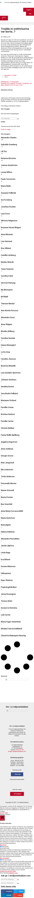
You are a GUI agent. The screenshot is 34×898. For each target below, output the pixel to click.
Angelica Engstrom (9, 442)
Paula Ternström (8, 179)
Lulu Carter (5, 615)
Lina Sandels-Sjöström (11, 373)
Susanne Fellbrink (8, 193)
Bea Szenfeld (6, 504)
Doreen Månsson (8, 566)
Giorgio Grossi (7, 456)
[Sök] (18, 879)
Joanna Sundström (9, 165)
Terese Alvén (6, 601)
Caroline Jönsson (8, 359)
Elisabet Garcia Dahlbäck (11, 629)
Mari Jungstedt (7, 463)
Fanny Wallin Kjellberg (10, 435)
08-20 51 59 (20, 750)
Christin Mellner (7, 428)
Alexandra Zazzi (8, 317)
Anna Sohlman (7, 449)
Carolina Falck (7, 276)
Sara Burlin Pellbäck (9, 393)
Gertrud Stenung (8, 283)
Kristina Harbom (8, 414)
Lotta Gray (5, 352)
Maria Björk (6, 525)
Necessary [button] (3, 845)
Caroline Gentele (8, 338)
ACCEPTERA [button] (4, 813)
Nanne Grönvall (7, 490)
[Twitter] (19, 784)
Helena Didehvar (8, 532)
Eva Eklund (5, 559)
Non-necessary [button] (4, 858)
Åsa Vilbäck (6, 248)
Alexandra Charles (7, 90)
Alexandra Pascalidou (10, 539)
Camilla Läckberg (8, 255)
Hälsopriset (6, 573)
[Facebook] (9, 784)
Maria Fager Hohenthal (10, 622)
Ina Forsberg (6, 200)
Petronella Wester (8, 483)
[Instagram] (14, 784)
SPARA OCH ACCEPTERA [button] (8, 871)
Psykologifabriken (9, 587)
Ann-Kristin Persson (9, 310)
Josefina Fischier (8, 207)
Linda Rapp (5, 552)
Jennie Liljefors (7, 546)
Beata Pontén (7, 497)
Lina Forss (5, 214)
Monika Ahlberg (7, 331)
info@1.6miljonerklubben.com (17, 751)
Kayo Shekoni (7, 580)
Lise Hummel (6, 241)
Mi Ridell (4, 297)
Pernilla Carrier (7, 421)
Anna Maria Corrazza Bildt (12, 511)
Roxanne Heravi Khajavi (11, 227)
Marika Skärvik (7, 262)
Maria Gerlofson (8, 518)
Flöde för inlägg (5, 129)
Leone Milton (6, 172)
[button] (17, 23)
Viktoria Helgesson (9, 221)
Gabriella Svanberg (9, 144)
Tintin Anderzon (8, 476)
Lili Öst (4, 151)
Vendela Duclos (7, 386)
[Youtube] (25, 784)
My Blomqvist (7, 290)
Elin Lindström (7, 469)
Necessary (5, 846)
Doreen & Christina (9, 608)
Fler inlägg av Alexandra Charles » (11, 106)
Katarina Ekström (8, 158)
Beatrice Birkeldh (8, 366)
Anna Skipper (6, 324)
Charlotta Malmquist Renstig (13, 635)
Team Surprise (7, 269)
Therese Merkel (7, 304)
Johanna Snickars (8, 380)
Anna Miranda (7, 234)
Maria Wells (6, 186)
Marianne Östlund (8, 400)
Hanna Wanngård (8, 345)
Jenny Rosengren (8, 594)
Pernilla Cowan (7, 407)
